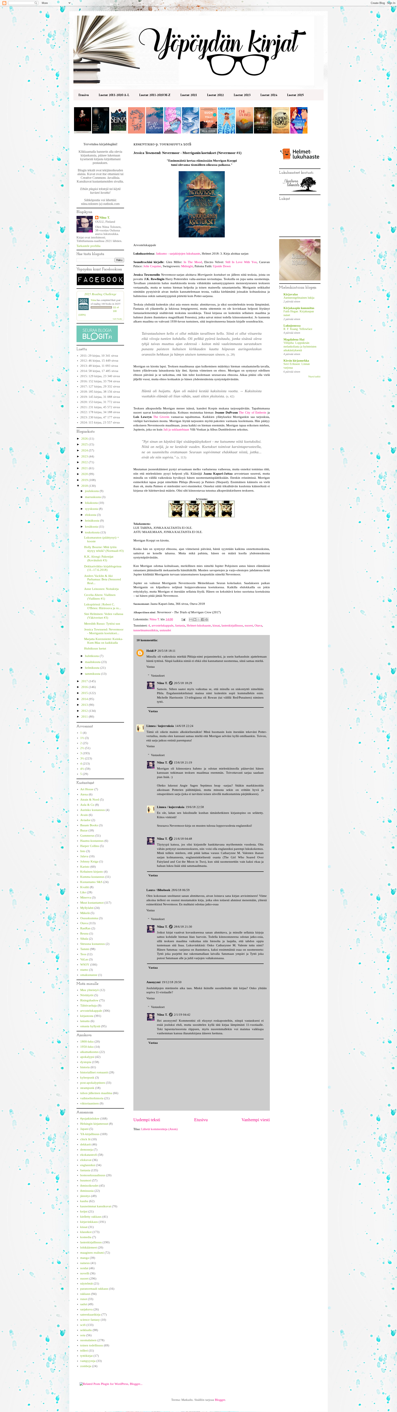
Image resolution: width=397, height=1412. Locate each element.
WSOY (84, 964)
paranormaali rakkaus (94, 1288)
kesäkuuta (92, 526)
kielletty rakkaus (91, 1216)
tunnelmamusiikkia (145, 630)
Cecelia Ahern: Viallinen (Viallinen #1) (100, 596)
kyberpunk (87, 1077)
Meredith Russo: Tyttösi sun (102, 623)
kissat (216, 625)
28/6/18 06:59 (180, 890)
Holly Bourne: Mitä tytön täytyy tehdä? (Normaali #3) (104, 548)
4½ (82, 768)
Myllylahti (86, 907)
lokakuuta (92, 502)
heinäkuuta (92, 520)
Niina (93, 300)
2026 (85, 438)
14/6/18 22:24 (184, 726)
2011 (85, 716)
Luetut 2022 (215, 95)
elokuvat (85, 1160)
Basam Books (89, 825)
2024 (85, 450)
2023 (85, 456)
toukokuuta (92, 532)
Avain (84, 815)
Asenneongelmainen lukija (298, 297)
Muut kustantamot (92, 902)
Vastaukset (158, 675)
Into (82, 851)
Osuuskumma (89, 918)
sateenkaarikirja (90, 1314)
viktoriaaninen (89, 1103)
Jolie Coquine (152, 266)
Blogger (220, 1399)
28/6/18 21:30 (183, 926)
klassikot (86, 1232)
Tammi (84, 949)
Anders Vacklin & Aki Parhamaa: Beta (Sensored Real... (102, 579)
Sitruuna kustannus (92, 943)
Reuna (84, 933)
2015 (85, 693)
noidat (84, 1268)
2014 (85, 699)
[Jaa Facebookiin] (203, 619)
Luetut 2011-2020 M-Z (154, 95)
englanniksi (87, 1165)
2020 (85, 474)
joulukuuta (92, 491)
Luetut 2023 (242, 95)
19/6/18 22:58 (195, 807)
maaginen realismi (92, 1252)
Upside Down (222, 266)
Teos (83, 954)
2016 (85, 687)
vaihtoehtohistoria (91, 1098)
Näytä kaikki (314, 376)
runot (83, 1299)
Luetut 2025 (295, 95)
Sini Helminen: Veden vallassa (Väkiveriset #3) (103, 615)
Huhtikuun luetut (95, 648)
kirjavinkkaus (89, 1221)
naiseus (85, 1263)
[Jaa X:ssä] (199, 619)
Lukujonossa (292, 325)
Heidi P (151, 650)
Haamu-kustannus (92, 840)
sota (82, 1335)
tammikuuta (93, 673)
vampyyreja (88, 1361)
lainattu (85, 1021)
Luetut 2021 (188, 95)
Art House (86, 789)
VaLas (84, 959)
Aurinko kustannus (92, 810)
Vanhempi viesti (256, 1119)
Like (83, 892)
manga (84, 1257)
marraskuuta (93, 497)
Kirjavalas (290, 294)
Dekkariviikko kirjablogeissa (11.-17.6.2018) (102, 568)
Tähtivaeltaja (88, 1005)
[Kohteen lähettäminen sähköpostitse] (191, 619)
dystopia (85, 1062)
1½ (82, 738)
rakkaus (85, 1293)
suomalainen (88, 1340)
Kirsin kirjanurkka (296, 360)
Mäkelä (85, 913)
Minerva (85, 897)
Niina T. (162, 683)
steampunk (87, 1088)
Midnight (187, 266)
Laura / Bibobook (158, 890)
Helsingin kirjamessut (94, 1123)
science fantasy (90, 1319)
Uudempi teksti (146, 1119)
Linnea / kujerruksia (160, 726)
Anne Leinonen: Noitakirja (101, 589)
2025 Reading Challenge (100, 294)
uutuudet (165, 630)
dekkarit (85, 1144)
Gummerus (87, 835)
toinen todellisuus (91, 1345)
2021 (85, 468)
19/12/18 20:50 (172, 982)
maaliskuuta (93, 662)
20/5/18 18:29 (183, 683)
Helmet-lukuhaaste (199, 625)
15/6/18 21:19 (183, 762)
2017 (85, 681)
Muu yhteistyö (89, 990)
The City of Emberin (252, 412)
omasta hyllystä (90, 1026)
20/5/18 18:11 (167, 650)
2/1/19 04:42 (182, 1014)
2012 (85, 710)
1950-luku (87, 1046)
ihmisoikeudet (89, 1185)
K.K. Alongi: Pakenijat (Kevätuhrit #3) (98, 558)
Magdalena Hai (293, 339)
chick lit (85, 1139)
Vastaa (150, 666)
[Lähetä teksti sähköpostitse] (183, 619)
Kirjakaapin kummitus (298, 308)
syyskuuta (92, 508)
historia (85, 1067)
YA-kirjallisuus (89, 1134)
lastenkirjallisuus (232, 625)
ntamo (84, 969)
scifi (83, 1325)
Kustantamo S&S (91, 882)
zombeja (85, 1366)
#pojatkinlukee (89, 1118)
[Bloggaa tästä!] (195, 619)
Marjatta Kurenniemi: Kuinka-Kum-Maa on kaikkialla (103, 640)
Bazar (84, 830)
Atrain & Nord (89, 799)
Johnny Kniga (89, 861)
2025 (85, 444)
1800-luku (87, 1041)
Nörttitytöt (86, 995)
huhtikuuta (92, 656)
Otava (258, 625)
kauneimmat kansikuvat (95, 1206)
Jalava (84, 856)
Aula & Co (87, 804)
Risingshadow (89, 1000)
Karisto (85, 866)
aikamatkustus (89, 1052)
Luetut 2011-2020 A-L (114, 95)
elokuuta (91, 514)
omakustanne (88, 975)
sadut (83, 1304)
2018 (85, 485)
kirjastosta (86, 1016)
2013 (85, 704)
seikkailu (86, 1330)
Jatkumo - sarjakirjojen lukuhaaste (178, 253)
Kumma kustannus (92, 876)
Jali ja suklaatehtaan (176, 429)
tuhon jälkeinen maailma (96, 1093)
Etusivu (83, 95)
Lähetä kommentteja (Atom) (159, 1129)
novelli (84, 1273)
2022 (85, 462)
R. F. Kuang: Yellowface (297, 329)
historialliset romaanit (94, 1072)
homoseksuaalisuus (92, 1175)
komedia (85, 1237)
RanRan (85, 928)
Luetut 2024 (268, 95)
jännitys (85, 1196)
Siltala (84, 938)
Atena (84, 794)
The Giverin (161, 417)
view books (117, 318)
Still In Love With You (241, 262)
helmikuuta (92, 667)
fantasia (180, 625)
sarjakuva (86, 1309)
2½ (82, 748)
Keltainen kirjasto (91, 871)
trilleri (84, 1350)
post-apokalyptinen (92, 1082)
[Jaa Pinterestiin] (206, 619)
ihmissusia (87, 1190)
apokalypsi (87, 1056)
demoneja (86, 1149)
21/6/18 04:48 (183, 838)
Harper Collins (89, 846)
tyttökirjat (86, 1355)
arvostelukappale (162, 625)
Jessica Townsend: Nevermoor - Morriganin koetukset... (103, 631)
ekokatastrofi (88, 1154)
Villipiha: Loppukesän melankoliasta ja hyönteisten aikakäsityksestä (299, 346)
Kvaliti (84, 887)
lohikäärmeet (88, 1247)
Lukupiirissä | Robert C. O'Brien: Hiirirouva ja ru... (102, 606)
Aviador (85, 820)
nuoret (249, 625)
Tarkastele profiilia (88, 246)
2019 (85, 480)
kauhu (84, 1201)
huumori (85, 1180)
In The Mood (193, 262)
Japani (84, 1129)
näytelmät (86, 1283)
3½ (82, 758)
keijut (83, 1211)
